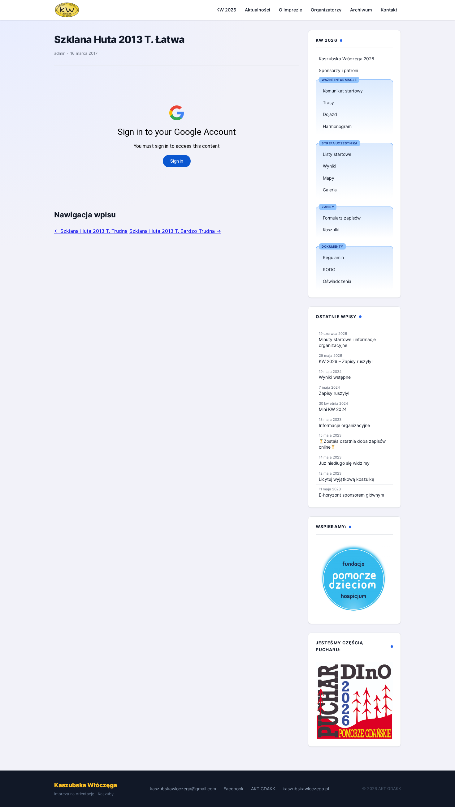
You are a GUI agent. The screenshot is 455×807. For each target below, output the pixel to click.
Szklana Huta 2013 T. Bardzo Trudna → (175, 231)
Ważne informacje (339, 80)
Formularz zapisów (342, 217)
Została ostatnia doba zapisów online (352, 444)
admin (59, 53)
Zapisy (328, 207)
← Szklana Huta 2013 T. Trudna (91, 231)
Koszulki (331, 229)
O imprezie (290, 9)
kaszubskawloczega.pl (306, 788)
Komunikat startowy (343, 90)
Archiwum (361, 9)
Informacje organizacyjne (344, 425)
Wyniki (329, 166)
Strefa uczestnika (340, 143)
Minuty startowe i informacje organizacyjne (347, 342)
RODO (329, 269)
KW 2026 (226, 9)
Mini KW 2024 (333, 409)
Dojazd (330, 114)
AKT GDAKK (263, 788)
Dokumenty (332, 246)
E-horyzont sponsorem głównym (351, 494)
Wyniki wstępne (335, 377)
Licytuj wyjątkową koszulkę (346, 479)
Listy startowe (337, 154)
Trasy (328, 102)
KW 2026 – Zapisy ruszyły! (346, 361)
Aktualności (257, 9)
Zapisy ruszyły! (334, 393)
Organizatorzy (326, 9)
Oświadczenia (337, 281)
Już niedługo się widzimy (344, 463)
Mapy (328, 178)
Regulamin (333, 257)
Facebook (233, 788)
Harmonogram (337, 126)
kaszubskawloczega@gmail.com (183, 788)
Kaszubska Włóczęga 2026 (346, 58)
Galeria (330, 189)
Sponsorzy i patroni (338, 70)
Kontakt (389, 9)
